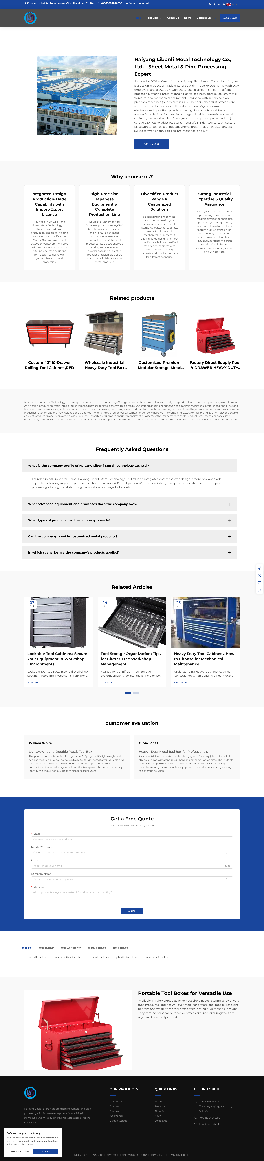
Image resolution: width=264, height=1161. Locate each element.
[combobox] (38, 852)
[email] (259, 582)
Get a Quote (229, 17)
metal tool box (100, 957)
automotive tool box (69, 957)
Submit (132, 910)
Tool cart (114, 1106)
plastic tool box (126, 957)
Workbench (116, 1115)
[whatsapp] (209, 4)
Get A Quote (151, 143)
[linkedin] (219, 4)
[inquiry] (259, 590)
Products (152, 17)
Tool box (114, 1111)
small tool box (39, 957)
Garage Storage (118, 1120)
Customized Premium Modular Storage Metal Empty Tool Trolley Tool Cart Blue (159, 365)
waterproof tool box (157, 957)
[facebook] (214, 4)
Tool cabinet (116, 1101)
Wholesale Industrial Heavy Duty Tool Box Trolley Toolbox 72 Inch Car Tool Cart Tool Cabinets (104, 365)
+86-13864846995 (111, 3)
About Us (173, 17)
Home (137, 17)
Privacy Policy (180, 1154)
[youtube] (224, 4)
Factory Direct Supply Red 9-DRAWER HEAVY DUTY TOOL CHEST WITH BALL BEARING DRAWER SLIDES (215, 365)
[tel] (259, 568)
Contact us (203, 17)
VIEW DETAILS (49, 333)
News (187, 17)
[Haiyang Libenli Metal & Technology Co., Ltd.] (40, 18)
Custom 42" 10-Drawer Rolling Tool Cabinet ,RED (49, 365)
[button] (128, 693)
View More (33, 682)
